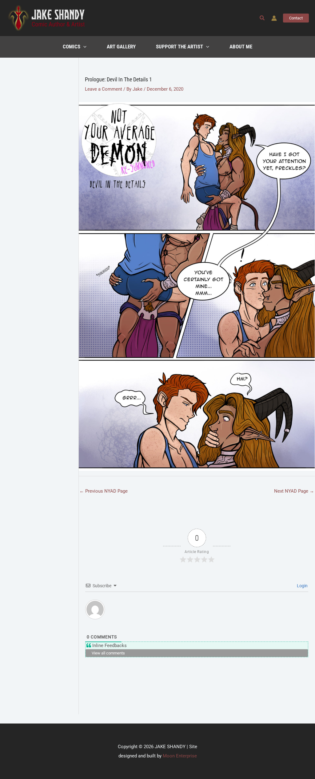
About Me (240, 47)
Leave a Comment (103, 89)
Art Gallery (121, 47)
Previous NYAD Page (103, 491)
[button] (262, 18)
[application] (83, 47)
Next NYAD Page (294, 491)
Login (302, 585)
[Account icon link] (274, 18)
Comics (71, 47)
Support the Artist (179, 47)
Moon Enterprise (180, 756)
